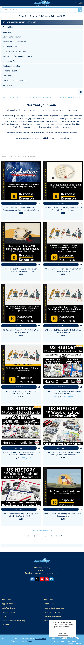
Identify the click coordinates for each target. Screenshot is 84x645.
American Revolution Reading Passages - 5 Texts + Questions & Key (63, 514)
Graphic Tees (49, 604)
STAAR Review (8, 85)
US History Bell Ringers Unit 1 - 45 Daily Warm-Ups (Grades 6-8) (63, 331)
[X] (37, 579)
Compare (39, 203)
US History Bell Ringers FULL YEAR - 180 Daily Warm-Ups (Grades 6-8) (21, 392)
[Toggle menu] (3, 3)
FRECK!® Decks (8, 612)
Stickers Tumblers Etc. (53, 616)
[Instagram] (51, 579)
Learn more (62, 634)
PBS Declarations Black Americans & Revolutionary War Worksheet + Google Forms (21, 208)
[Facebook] (32, 579)
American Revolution (11, 46)
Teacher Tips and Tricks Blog (13, 620)
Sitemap (5, 625)
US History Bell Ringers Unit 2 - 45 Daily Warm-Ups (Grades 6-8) (21, 331)
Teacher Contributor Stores (55, 608)
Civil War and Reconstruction (14, 80)
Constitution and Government (14, 51)
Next (58, 536)
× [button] (75, 618)
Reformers (7, 76)
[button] (80, 92)
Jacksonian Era (9, 61)
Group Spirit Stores (52, 612)
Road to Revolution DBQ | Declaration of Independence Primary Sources (21, 270)
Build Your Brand (8, 608)
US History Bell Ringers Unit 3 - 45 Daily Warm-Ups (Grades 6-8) (63, 270)
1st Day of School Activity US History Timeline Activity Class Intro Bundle (63, 392)
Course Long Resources (12, 37)
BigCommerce (40, 638)
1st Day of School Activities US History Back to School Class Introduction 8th (21, 453)
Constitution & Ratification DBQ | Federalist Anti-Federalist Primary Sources (63, 208)
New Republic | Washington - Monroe (17, 56)
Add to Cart (19, 203)
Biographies (8, 27)
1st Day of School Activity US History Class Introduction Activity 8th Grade (21, 514)
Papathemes (32, 641)
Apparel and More (9, 604)
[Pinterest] (47, 579)
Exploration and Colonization (14, 41)
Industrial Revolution (11, 71)
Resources (6, 599)
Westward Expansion (11, 66)
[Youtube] (42, 579)
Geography (7, 32)
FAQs (4, 616)
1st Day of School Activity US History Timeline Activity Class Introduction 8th (63, 453)
